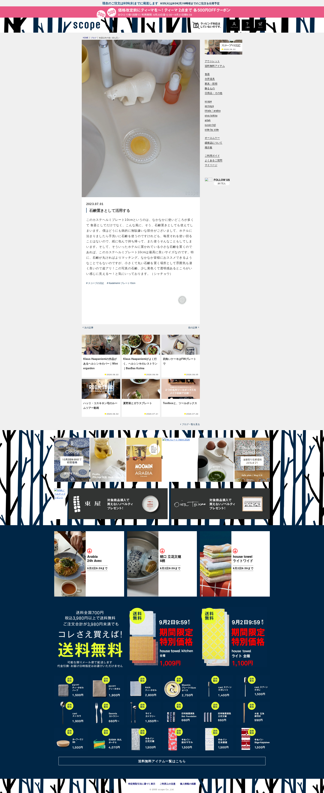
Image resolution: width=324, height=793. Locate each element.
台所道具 (210, 78)
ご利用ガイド (212, 155)
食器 (207, 74)
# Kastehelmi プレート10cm (121, 283)
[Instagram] (208, 181)
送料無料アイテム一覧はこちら (162, 761)
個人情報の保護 (188, 783)
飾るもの (210, 88)
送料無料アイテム (215, 65)
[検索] (207, 170)
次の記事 (88, 327)
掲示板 (208, 147)
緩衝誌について (213, 142)
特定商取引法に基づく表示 (141, 783)
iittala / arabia (212, 110)
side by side (212, 129)
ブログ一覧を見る (191, 424)
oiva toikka (211, 115)
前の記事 (192, 327)
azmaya (209, 106)
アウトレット (212, 61)
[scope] (85, 25)
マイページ (211, 165)
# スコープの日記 (95, 283)
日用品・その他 (213, 93)
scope (208, 101)
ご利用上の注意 (168, 783)
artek (208, 120)
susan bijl (210, 125)
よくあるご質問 (213, 160)
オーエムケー (212, 137)
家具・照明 (211, 83)
